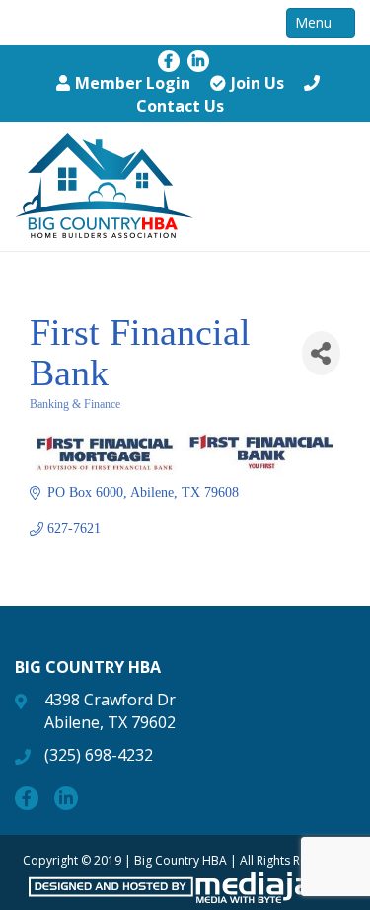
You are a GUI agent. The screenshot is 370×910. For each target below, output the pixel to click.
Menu (315, 22)
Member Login (132, 83)
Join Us (257, 83)
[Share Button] (321, 353)
